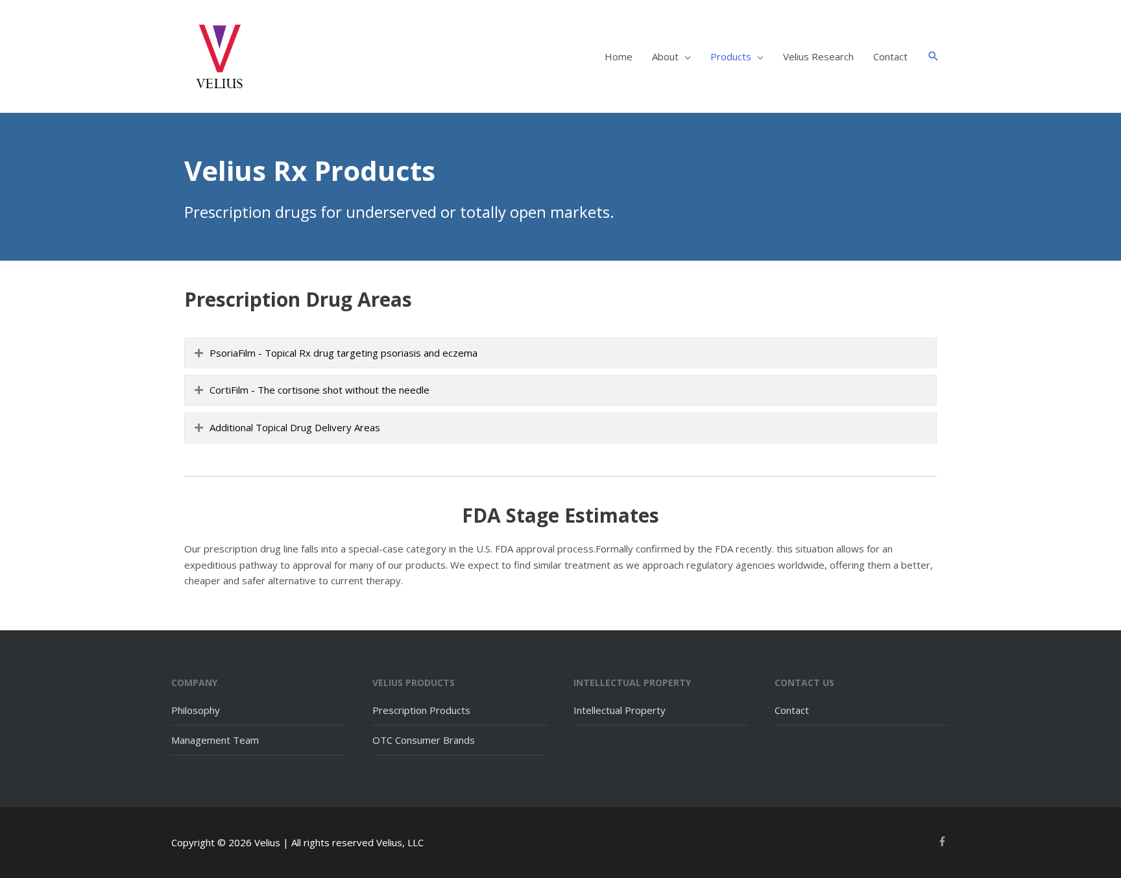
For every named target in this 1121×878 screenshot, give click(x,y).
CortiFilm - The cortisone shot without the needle (319, 389)
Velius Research (818, 56)
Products (730, 56)
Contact (890, 56)
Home (619, 56)
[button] (933, 56)
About (665, 56)
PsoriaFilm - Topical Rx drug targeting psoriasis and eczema (343, 352)
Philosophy (195, 710)
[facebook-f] (943, 841)
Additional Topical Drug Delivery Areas (295, 427)
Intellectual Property (619, 710)
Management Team (215, 739)
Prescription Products (421, 710)
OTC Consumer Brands (423, 739)
